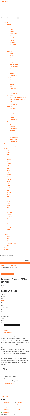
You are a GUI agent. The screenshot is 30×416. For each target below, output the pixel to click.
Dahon (8, 157)
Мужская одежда (14, 137)
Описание (6, 330)
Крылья (11, 53)
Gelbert (8, 232)
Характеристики (8, 332)
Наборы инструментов (15, 102)
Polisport (9, 174)
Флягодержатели (14, 64)
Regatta (8, 194)
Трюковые (12, 130)
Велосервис (7, 144)
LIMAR (8, 185)
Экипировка (9, 106)
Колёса (11, 86)
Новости (9, 241)
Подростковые (13, 33)
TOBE (8, 172)
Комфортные (13, 44)
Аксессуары (10, 51)
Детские (12, 31)
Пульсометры (13, 69)
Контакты (6, 249)
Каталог (6, 22)
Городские (12, 42)
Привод (11, 82)
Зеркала (12, 73)
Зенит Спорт (11, 415)
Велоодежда (13, 108)
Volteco (8, 203)
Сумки (11, 71)
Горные (11, 27)
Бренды (6, 148)
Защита (11, 110)
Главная (2, 265)
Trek (8, 150)
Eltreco (8, 201)
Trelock (8, 183)
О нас (5, 247)
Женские (12, 29)
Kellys (8, 155)
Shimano (9, 170)
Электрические (13, 128)
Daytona (9, 177)
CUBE (8, 221)
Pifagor (8, 205)
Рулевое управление (15, 91)
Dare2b (8, 199)
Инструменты (10, 95)
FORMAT (9, 214)
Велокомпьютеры (14, 66)
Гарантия (9, 245)
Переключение (13, 80)
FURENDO (9, 216)
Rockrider (9, 219)
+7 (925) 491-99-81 (5, 5)
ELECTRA (9, 225)
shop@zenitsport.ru (9, 383)
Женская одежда (14, 139)
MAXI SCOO (9, 212)
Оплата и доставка (11, 243)
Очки (11, 115)
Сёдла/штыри (13, 88)
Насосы (12, 58)
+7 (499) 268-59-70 (6, 3)
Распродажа (20, 402)
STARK (8, 196)
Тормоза (12, 84)
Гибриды (12, 40)
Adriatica (9, 192)
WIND (8, 223)
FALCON (9, 227)
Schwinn (9, 159)
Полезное (6, 234)
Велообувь (12, 113)
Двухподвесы (13, 35)
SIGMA (8, 181)
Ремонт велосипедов (12, 146)
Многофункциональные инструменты (18, 97)
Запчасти (9, 77)
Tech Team (9, 210)
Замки (11, 60)
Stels (8, 161)
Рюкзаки (12, 117)
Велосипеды (10, 24)
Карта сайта (5, 396)
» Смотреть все (13, 49)
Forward (9, 163)
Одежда (9, 135)
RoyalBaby (9, 188)
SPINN (8, 230)
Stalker (8, 208)
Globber (8, 190)
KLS (8, 168)
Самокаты (9, 121)
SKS (8, 166)
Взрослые (12, 126)
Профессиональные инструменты (18, 99)
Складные (12, 46)
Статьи (8, 238)
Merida (8, 152)
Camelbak (9, 179)
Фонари (11, 55)
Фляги (11, 62)
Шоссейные (13, 38)
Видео (8, 236)
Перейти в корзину (15, 263)
